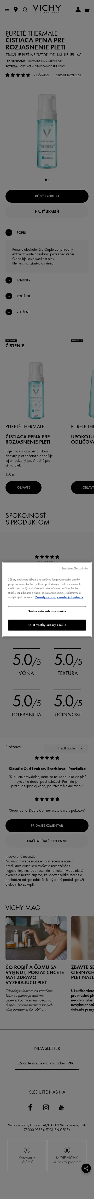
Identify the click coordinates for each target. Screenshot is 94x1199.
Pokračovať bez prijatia (75, 568)
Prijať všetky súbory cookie (47, 625)
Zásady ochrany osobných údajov (59, 597)
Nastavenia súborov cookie (47, 611)
